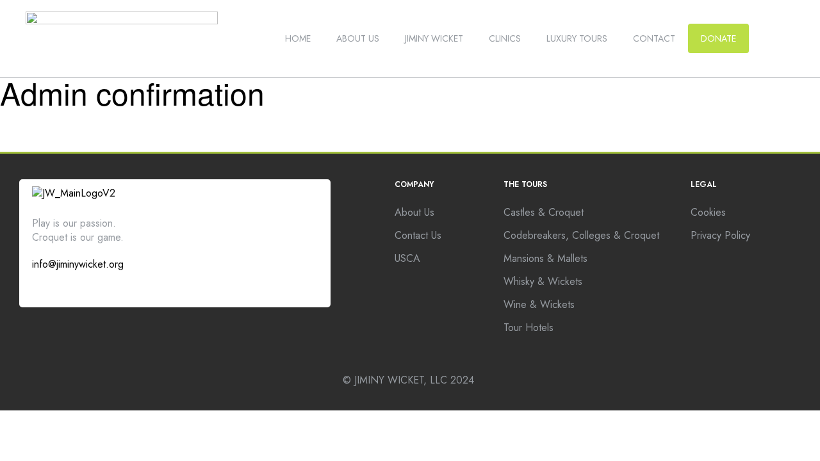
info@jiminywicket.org (78, 264)
